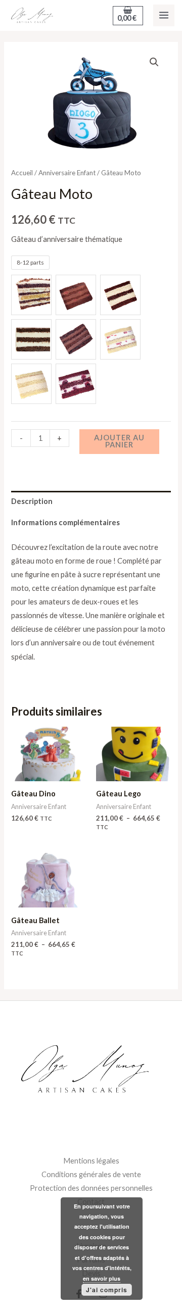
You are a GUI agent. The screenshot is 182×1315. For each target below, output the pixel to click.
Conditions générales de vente (91, 1174)
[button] (154, 62)
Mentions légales (91, 1160)
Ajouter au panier (119, 441)
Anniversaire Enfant (67, 173)
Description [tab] (32, 501)
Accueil (22, 173)
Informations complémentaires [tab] (65, 522)
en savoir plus (101, 1278)
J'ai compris (106, 1289)
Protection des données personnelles (91, 1188)
